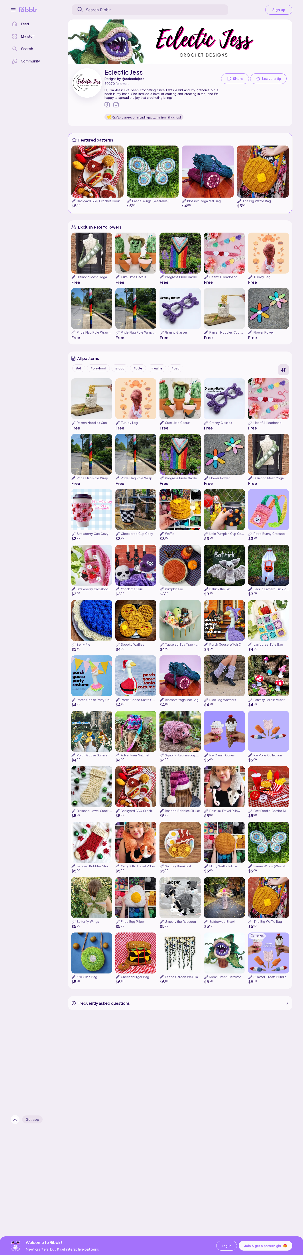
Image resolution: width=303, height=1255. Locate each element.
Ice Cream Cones (222, 755)
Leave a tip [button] (271, 78)
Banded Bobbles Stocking (96, 866)
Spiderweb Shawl (222, 921)
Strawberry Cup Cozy (92, 534)
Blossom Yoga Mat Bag (204, 201)
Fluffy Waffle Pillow (223, 866)
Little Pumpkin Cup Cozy (227, 534)
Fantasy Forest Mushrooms (273, 700)
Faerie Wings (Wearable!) (151, 201)
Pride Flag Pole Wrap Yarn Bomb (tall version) (110, 332)
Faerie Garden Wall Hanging (185, 977)
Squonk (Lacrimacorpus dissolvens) (191, 755)
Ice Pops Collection (268, 755)
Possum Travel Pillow (224, 811)
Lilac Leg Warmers (222, 700)
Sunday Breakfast (178, 866)
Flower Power (264, 332)
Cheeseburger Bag (135, 977)
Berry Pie (83, 644)
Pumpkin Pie (174, 589)
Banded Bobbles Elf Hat (182, 811)
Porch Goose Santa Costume (142, 700)
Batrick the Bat (219, 589)
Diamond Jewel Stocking (95, 811)
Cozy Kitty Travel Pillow (138, 866)
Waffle (169, 534)
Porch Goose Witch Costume (230, 644)
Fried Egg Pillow (132, 921)
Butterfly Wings (88, 921)
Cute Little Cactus (133, 277)
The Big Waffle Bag (256, 201)
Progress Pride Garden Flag (185, 277)
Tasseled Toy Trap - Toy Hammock (191, 644)
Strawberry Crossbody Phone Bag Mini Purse (110, 589)
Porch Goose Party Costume (97, 700)
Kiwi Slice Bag (87, 977)
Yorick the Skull (132, 589)
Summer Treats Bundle (270, 977)
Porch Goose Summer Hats (96, 755)
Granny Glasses (176, 332)
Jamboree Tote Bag (268, 644)
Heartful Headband (223, 277)
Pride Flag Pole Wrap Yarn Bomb (145, 332)
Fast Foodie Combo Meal (272, 811)
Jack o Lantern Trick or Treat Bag (278, 589)
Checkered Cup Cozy (137, 534)
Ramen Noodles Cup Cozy (228, 332)
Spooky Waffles (132, 644)
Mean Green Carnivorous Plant (231, 977)
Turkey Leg (262, 277)
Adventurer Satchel (135, 755)
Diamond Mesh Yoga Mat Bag (98, 277)
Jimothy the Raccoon (180, 921)
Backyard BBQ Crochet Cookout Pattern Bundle (112, 201)
